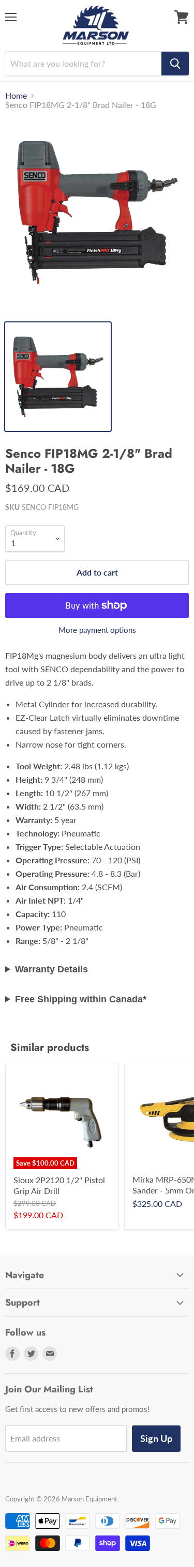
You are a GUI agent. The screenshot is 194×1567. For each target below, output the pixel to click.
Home (16, 95)
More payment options (97, 630)
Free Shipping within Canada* (80, 999)
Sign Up (156, 1438)
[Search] (175, 63)
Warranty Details (51, 969)
